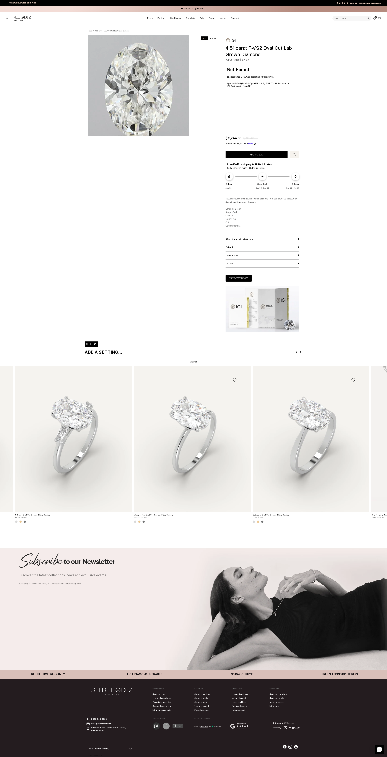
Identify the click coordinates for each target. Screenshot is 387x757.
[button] (379, 749)
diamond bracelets (278, 694)
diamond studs (201, 698)
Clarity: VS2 (232, 255)
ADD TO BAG (257, 154)
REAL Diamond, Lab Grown (239, 239)
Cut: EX (229, 263)
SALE (202, 18)
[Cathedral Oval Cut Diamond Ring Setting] (311, 439)
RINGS (150, 18)
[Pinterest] (296, 747)
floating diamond (239, 706)
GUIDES (212, 18)
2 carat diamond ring (162, 702)
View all (193, 361)
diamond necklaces (241, 694)
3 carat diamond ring (162, 706)
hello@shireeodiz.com (101, 724)
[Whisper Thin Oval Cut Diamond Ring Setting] (192, 439)
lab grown (274, 706)
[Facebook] (285, 747)
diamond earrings (202, 694)
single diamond (239, 698)
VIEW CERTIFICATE (238, 278)
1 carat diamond (201, 706)
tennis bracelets (277, 702)
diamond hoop (200, 702)
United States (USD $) (98, 748)
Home (90, 31)
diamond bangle (277, 698)
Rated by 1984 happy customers (365, 3)
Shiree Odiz (97, 755)
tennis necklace (239, 702)
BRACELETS (190, 18)
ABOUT (223, 18)
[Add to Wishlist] (234, 380)
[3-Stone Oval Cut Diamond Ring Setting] (73, 439)
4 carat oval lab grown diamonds (241, 202)
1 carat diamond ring (162, 698)
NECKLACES (175, 18)
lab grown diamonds (162, 710)
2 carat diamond (201, 710)
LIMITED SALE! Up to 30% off (193, 9)
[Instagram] (290, 747)
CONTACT (235, 18)
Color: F (229, 247)
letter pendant (238, 710)
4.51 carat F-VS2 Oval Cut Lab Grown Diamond (112, 31)
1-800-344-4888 (99, 719)
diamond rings (159, 694)
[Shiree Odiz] (18, 18)
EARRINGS (161, 18)
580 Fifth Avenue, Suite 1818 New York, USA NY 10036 (108, 729)
